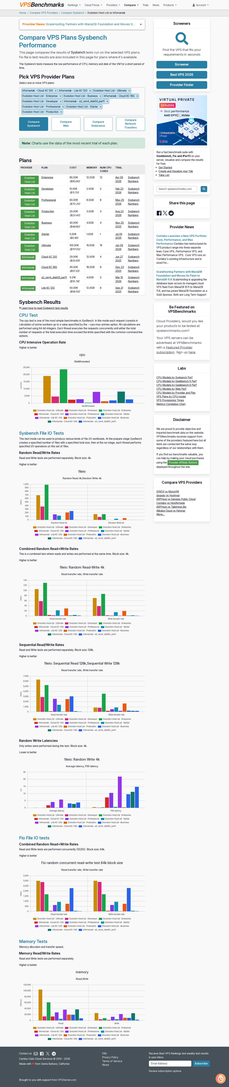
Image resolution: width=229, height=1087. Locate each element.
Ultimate (46, 245)
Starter (45, 234)
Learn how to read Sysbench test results (44, 308)
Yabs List (164, 175)
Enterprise (47, 177)
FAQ (104, 1053)
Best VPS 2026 (181, 75)
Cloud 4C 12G (49, 256)
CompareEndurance (98, 123)
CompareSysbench (33, 123)
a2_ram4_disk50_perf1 (54, 277)
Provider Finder (182, 85)
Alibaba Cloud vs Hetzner (170, 510)
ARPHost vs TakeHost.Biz (171, 506)
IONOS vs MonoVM (167, 491)
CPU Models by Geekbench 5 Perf (176, 381)
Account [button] (201, 5)
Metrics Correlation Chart (170, 404)
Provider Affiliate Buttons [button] (183, 462)
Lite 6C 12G (48, 287)
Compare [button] (130, 5)
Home (22, 12)
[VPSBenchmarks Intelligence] (221, 1079)
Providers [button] (112, 5)
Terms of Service (112, 1061)
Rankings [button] (73, 5)
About (105, 1064)
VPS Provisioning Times (170, 400)
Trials (145, 5)
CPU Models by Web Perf (171, 388)
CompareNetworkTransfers (130, 123)
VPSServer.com (67, 1079)
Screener (182, 64)
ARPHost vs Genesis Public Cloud (175, 499)
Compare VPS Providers (44, 12)
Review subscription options (165, 1071)
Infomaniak (28, 257)
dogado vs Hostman (168, 495)
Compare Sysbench (72, 12)
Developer (47, 188)
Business (46, 222)
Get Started (165, 167)
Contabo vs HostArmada (170, 503)
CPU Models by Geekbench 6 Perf (176, 385)
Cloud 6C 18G (49, 267)
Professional (48, 200)
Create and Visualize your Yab (176, 171)
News (156, 5)
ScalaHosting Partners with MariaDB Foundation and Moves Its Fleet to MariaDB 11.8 (105, 24)
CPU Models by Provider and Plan (175, 392)
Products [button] (169, 5)
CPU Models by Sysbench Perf (174, 377)
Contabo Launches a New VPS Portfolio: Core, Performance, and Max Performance (181, 239)
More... (160, 514)
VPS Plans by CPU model (171, 396)
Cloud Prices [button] (92, 5)
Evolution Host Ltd (29, 179)
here (191, 352)
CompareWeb (66, 123)
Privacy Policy (110, 1057)
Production (47, 211)
